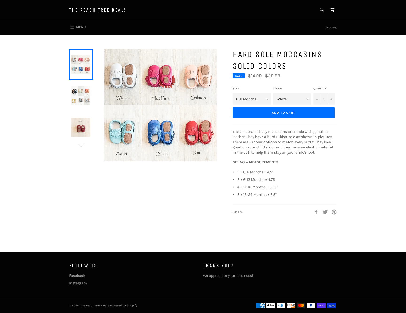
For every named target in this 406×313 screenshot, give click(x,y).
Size (236, 88)
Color (277, 88)
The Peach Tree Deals (98, 10)
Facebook (77, 275)
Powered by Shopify (123, 305)
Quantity (320, 88)
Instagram (78, 283)
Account (331, 27)
